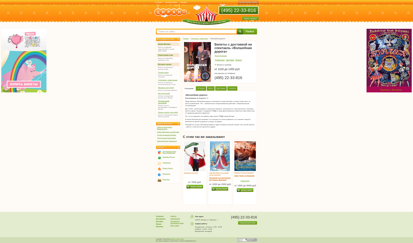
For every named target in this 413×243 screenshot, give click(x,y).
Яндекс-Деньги (168, 168)
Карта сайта (174, 226)
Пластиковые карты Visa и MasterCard (169, 152)
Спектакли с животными (167, 80)
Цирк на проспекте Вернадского (164, 128)
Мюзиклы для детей (166, 88)
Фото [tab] (210, 88)
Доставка (230, 60)
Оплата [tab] (232, 88)
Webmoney (166, 174)
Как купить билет (171, 2)
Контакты (183, 2)
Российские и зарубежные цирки (177, 222)
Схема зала (219, 60)
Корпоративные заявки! (248, 2)
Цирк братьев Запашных (167, 141)
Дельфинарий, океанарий (164, 102)
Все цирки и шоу (165, 39)
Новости (173, 216)
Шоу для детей (164, 93)
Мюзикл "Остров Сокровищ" (244, 173)
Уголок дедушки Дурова (166, 135)
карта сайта (180, 239)
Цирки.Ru (173, 239)
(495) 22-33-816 (238, 10)
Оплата (161, 147)
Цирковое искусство (191, 173)
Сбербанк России (169, 157)
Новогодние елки (165, 55)
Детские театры (165, 64)
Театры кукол (163, 73)
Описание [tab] (189, 88)
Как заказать (161, 219)
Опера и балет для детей (168, 112)
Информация (175, 219)
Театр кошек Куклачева (166, 138)
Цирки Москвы (164, 44)
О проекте (158, 2)
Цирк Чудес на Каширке (244, 176)
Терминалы (167, 163)
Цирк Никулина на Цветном (168, 132)
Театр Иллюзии (220, 56)
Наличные (166, 179)
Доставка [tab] (221, 88)
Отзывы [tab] (201, 88)
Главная (186, 38)
